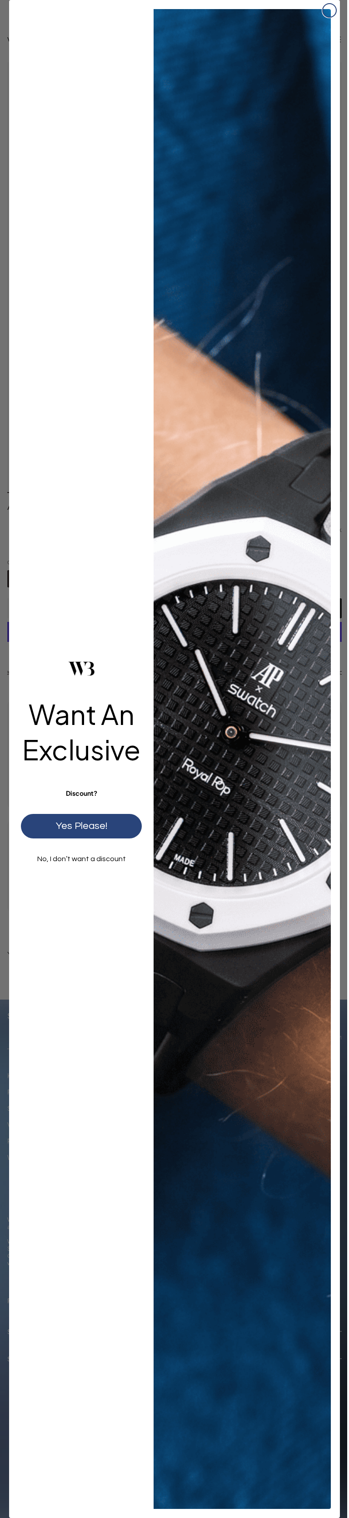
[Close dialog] (322, 10)
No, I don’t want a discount (78, 857)
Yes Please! (78, 824)
